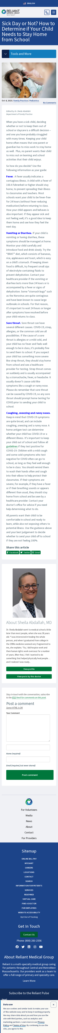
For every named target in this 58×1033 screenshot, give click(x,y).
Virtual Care (29, 899)
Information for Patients (29, 885)
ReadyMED (29, 894)
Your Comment (13, 713)
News (29, 821)
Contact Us (29, 934)
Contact (29, 832)
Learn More (29, 980)
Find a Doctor (29, 903)
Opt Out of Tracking (29, 917)
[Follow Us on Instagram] (35, 947)
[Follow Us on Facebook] (17, 947)
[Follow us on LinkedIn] (29, 947)
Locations (29, 872)
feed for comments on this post (29, 697)
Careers (29, 867)
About (29, 826)
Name (13, 754)
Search (29, 881)
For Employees (29, 908)
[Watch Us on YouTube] (41, 947)
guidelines (12, 446)
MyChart (29, 863)
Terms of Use (19, 1025)
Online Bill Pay (29, 858)
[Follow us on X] (23, 947)
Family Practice (21, 100)
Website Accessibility (29, 912)
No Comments (49, 102)
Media (29, 815)
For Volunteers (29, 809)
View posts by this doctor (29, 676)
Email (20, 765)
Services (29, 890)
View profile (29, 669)
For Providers (29, 838)
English (31, 3)
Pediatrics (34, 100)
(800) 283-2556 (33, 940)
